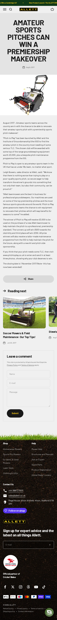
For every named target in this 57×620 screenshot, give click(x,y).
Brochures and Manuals (42, 454)
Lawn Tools (8, 468)
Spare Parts (37, 464)
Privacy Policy (12, 365)
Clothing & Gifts (10, 473)
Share (30, 279)
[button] (49, 612)
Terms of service (37, 608)
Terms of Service (27, 365)
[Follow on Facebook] (5, 587)
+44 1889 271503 (16, 490)
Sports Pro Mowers (12, 454)
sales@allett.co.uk (17, 495)
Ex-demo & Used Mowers (11, 461)
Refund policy (8, 608)
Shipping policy (9, 611)
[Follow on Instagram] (21, 587)
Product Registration (41, 469)
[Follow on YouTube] (36, 587)
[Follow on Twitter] (13, 587)
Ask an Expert (38, 459)
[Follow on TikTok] (44, 587)
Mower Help (37, 449)
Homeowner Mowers (12, 449)
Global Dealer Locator (41, 475)
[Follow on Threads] (28, 587)
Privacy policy (22, 608)
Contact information (25, 611)
